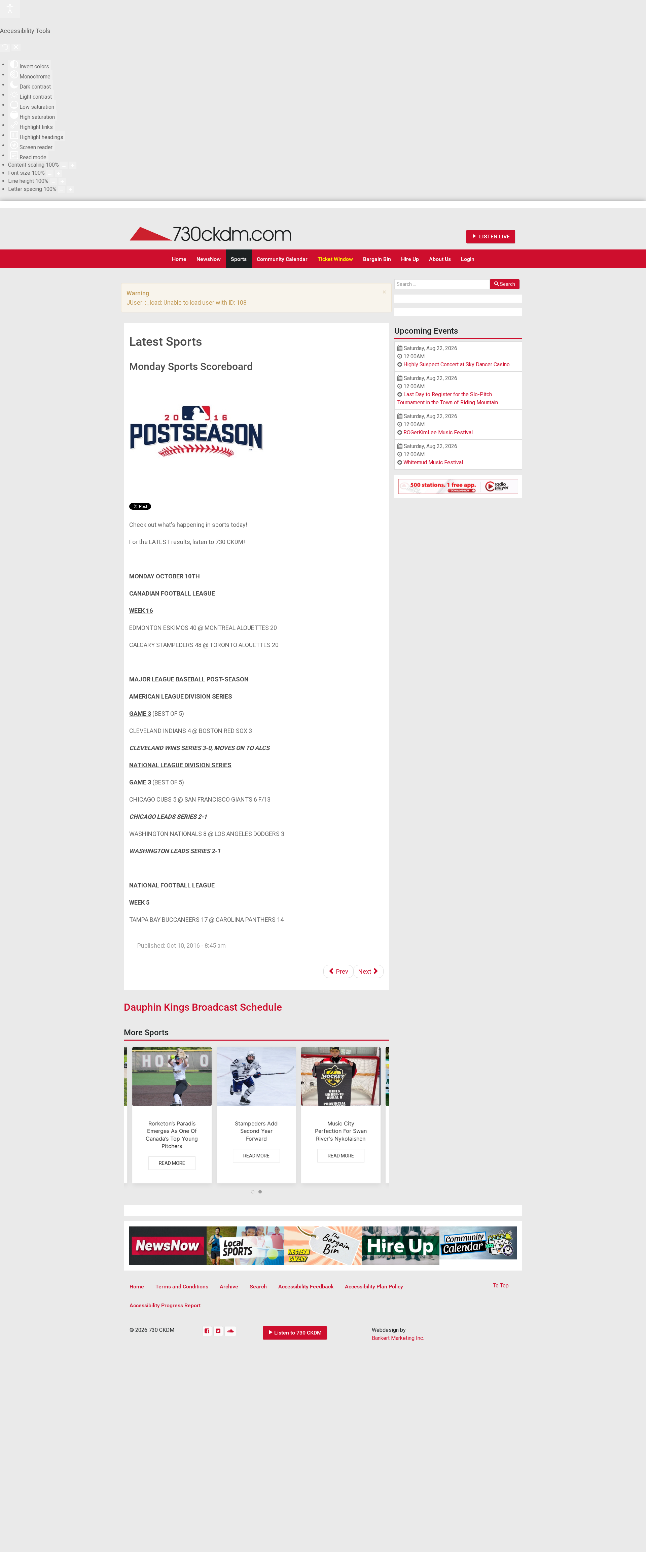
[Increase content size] (72, 165)
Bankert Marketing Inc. (398, 1338)
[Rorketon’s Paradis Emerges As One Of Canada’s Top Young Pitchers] (172, 1115)
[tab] (252, 1191)
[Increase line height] (62, 181)
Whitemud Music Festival (433, 462)
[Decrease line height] (53, 181)
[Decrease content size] (64, 165)
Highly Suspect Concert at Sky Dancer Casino (456, 364)
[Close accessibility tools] (16, 47)
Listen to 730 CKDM (298, 1332)
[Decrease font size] (49, 173)
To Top (501, 1285)
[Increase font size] (58, 173)
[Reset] (5, 48)
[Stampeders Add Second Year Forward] (256, 1115)
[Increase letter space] (70, 189)
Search (507, 284)
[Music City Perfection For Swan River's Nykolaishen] (341, 1115)
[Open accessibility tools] (10, 9)
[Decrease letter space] (61, 189)
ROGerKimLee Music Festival (438, 432)
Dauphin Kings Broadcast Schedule (203, 1007)
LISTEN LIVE (494, 236)
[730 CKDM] (230, 228)
